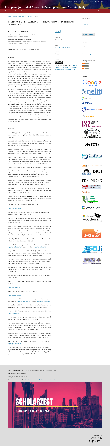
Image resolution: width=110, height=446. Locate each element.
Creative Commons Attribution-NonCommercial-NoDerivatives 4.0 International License (66, 67)
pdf (58, 31)
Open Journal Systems (88, 54)
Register (86, 1)
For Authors (85, 24)
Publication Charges (100, 1)
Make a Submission (88, 34)
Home (9, 16)
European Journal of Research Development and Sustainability (45, 7)
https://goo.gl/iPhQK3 (23, 301)
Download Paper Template (75, 1)
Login (91, 1)
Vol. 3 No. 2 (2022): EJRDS (25, 16)
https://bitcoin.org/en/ (14, 295)
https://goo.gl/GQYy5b (14, 208)
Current (7, 11)
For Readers (85, 22)
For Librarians (85, 27)
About (22, 11)
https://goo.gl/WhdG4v (14, 343)
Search (101, 11)
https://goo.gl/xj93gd (14, 313)
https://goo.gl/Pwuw (14, 287)
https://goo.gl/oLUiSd (40, 247)
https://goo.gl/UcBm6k (43, 301)
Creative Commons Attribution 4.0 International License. (41, 380)
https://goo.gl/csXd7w (14, 247)
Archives (15, 11)
